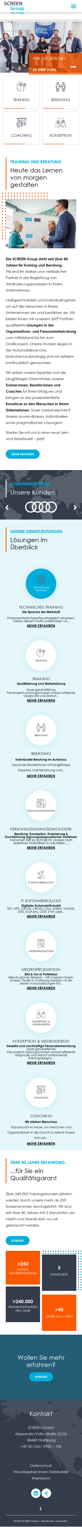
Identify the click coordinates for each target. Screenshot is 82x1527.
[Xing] (46, 1493)
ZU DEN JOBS (44, 70)
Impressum (41, 1478)
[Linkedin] (36, 1493)
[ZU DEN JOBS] (73, 67)
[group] (41, 507)
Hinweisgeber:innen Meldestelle (41, 1472)
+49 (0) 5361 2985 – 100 (41, 1446)
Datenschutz (41, 1465)
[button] (73, 6)
